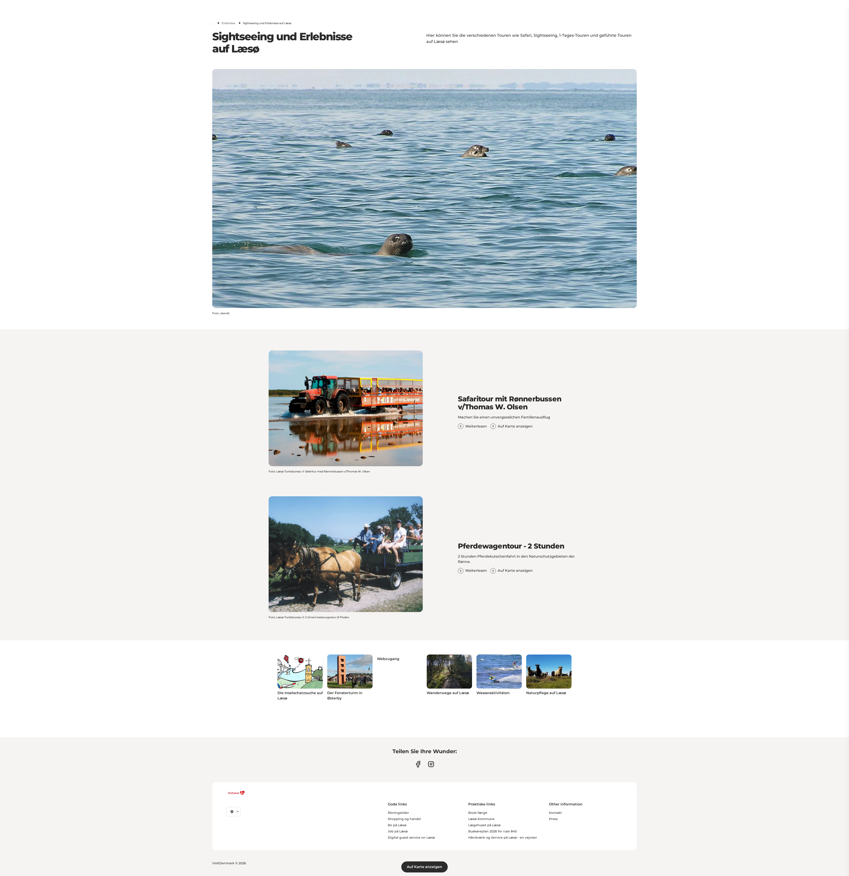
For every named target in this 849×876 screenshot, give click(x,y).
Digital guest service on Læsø (411, 837)
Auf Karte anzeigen (424, 867)
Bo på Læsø (397, 825)
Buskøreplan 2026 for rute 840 (492, 831)
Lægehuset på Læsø (484, 825)
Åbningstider (398, 813)
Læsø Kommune (481, 819)
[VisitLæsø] (236, 792)
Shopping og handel (404, 819)
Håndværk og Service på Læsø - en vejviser (502, 837)
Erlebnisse (228, 23)
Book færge (477, 813)
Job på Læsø (398, 831)
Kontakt (555, 813)
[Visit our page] (418, 764)
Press (553, 819)
